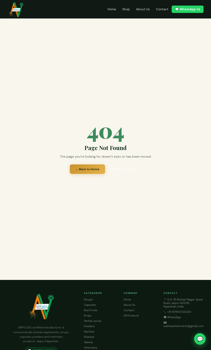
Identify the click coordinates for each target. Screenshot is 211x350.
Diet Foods (90, 310)
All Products (131, 315)
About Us (143, 9)
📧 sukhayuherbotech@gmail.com (183, 324)
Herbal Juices (92, 321)
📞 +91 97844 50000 (177, 312)
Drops (87, 315)
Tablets (88, 342)
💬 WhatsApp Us (187, 9)
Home (112, 9)
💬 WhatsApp (172, 317)
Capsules (90, 305)
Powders (89, 326)
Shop (126, 9)
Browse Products (124, 169)
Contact (162, 9)
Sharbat (89, 337)
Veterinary (90, 347)
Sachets (89, 331)
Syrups (88, 299)
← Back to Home (87, 169)
